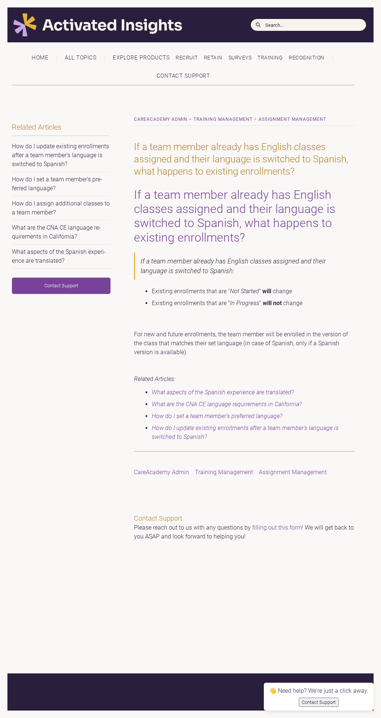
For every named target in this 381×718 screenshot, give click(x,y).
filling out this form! (277, 527)
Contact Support (183, 75)
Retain (213, 58)
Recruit (187, 58)
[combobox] (315, 24)
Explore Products (141, 57)
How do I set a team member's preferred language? (217, 416)
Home (40, 57)
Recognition (306, 58)
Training (270, 58)
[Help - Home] (61, 25)
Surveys (240, 58)
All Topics (80, 57)
